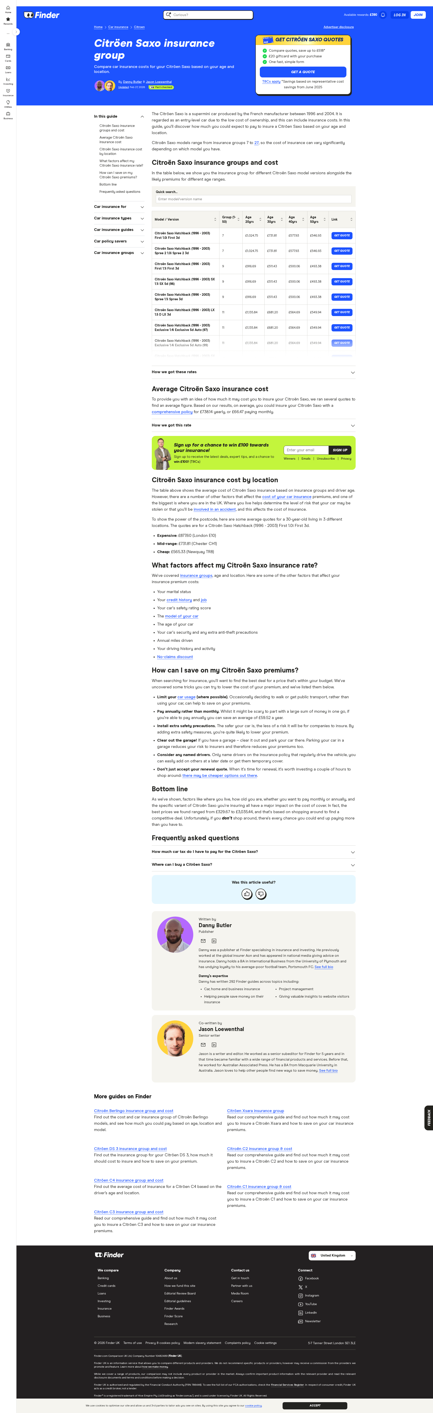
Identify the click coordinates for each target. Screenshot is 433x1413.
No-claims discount (175, 657)
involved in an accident (215, 509)
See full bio (324, 967)
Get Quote (342, 235)
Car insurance (118, 27)
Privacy (346, 458)
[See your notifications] (383, 15)
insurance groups (196, 576)
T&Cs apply (271, 81)
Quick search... (166, 192)
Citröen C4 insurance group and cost (129, 1180)
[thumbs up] (247, 894)
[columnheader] (185, 219)
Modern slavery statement (202, 1343)
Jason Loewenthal (221, 1029)
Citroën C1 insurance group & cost (259, 1187)
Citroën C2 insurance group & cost (259, 1149)
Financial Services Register (287, 1385)
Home (98, 27)
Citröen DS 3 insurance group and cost (130, 1149)
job (204, 600)
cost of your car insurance (286, 497)
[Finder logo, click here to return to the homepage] (48, 15)
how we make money (155, 1367)
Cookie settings (265, 1343)
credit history (179, 600)
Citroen (139, 27)
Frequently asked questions (119, 191)
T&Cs (195, 461)
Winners (289, 458)
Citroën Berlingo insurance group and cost (133, 1111)
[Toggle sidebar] (16, 31)
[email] (203, 940)
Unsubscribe (326, 458)
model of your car (181, 616)
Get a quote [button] (303, 72)
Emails (306, 458)
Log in (400, 14)
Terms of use (132, 1343)
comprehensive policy (172, 412)
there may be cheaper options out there (219, 776)
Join (418, 15)
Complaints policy (238, 1343)
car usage (186, 697)
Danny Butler (215, 925)
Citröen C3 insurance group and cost (129, 1212)
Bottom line (108, 184)
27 (256, 143)
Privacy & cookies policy (162, 1343)
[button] (119, 116)
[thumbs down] (261, 894)
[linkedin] (214, 940)
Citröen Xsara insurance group (255, 1111)
